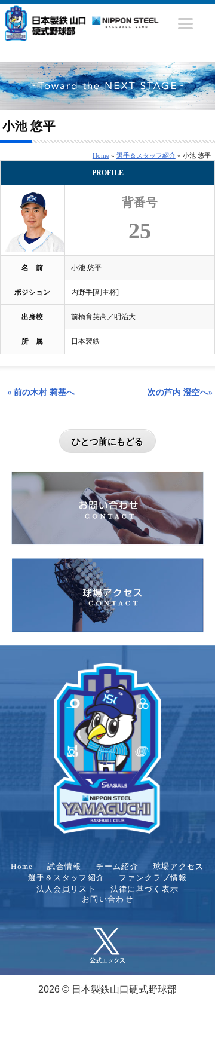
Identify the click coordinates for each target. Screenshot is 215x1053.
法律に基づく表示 (144, 889)
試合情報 (64, 866)
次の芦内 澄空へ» (180, 392)
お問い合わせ (107, 899)
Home (101, 155)
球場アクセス (178, 866)
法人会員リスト (66, 889)
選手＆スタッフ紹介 (146, 155)
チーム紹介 (117, 866)
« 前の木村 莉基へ (41, 392)
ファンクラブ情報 (153, 878)
